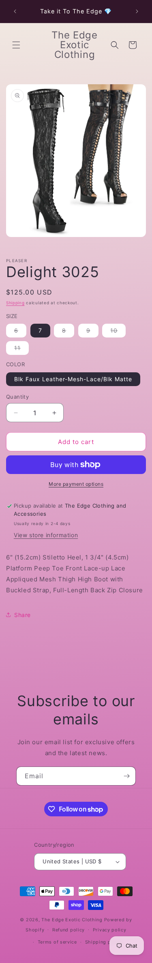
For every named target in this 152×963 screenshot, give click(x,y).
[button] (16, 45)
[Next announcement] (137, 11)
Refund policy (68, 930)
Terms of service (57, 942)
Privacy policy (109, 930)
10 (118, 332)
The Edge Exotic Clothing (72, 919)
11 (21, 349)
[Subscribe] (126, 776)
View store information (46, 535)
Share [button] (22, 614)
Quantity (17, 396)
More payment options (76, 484)
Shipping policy (104, 942)
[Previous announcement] (15, 11)
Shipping (15, 302)
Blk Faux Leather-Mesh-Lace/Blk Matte (73, 379)
